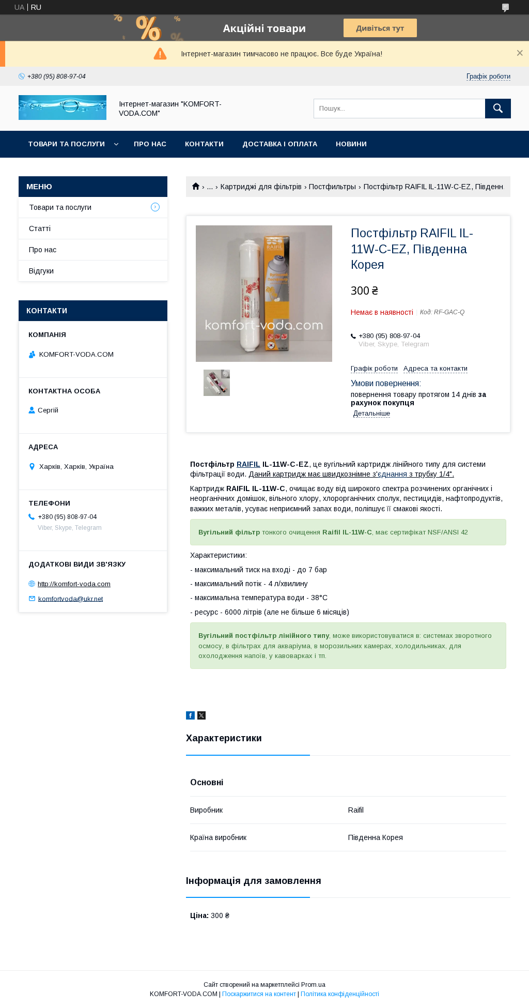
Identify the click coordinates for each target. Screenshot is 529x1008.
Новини (351, 144)
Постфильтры (332, 186)
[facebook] (190, 717)
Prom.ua (313, 984)
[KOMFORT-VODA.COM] (62, 117)
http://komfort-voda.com (74, 584)
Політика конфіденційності (340, 994)
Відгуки (41, 271)
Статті (40, 228)
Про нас (150, 144)
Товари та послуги (66, 144)
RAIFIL (248, 464)
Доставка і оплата (279, 144)
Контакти (204, 144)
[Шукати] (498, 108)
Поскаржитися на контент (259, 994)
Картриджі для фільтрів (261, 186)
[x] (201, 717)
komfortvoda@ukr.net (70, 598)
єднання (392, 474)
